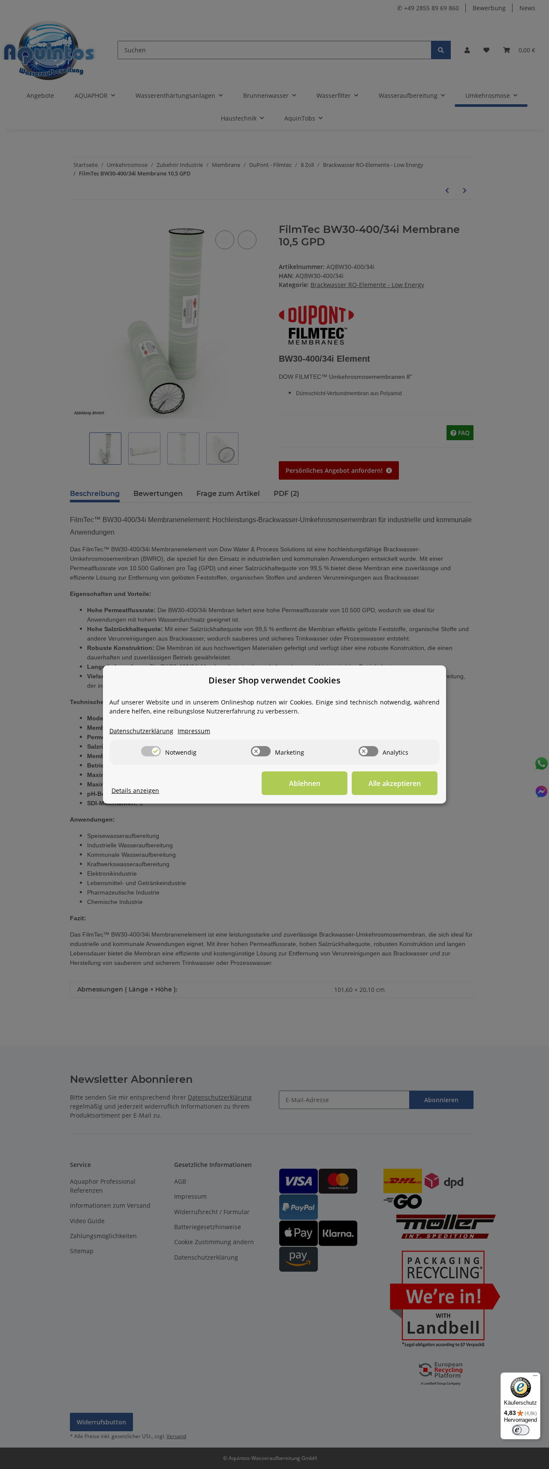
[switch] (151, 751)
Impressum (194, 731)
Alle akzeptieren (394, 783)
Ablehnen (304, 783)
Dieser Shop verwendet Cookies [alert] (274, 680)
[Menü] (535, 1377)
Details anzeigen (135, 790)
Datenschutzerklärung (141, 731)
